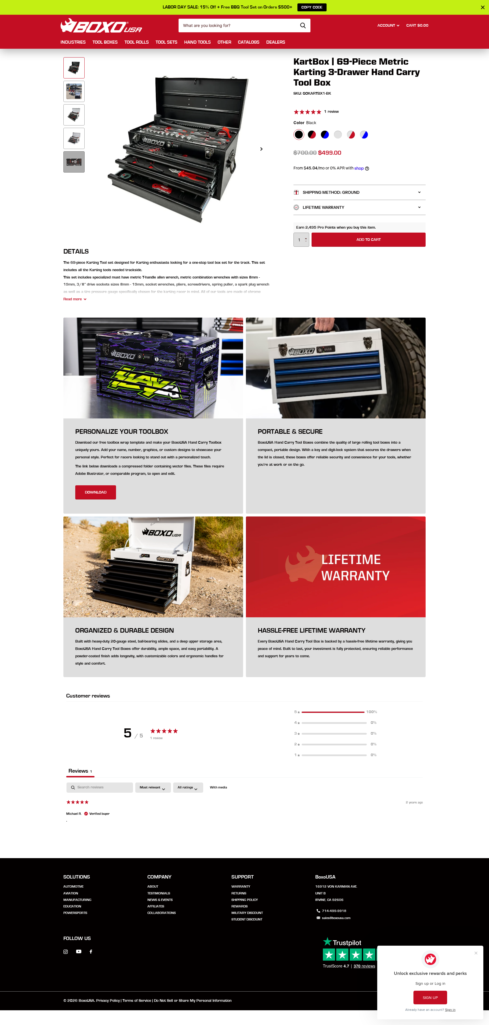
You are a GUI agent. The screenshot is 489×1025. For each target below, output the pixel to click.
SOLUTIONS (76, 877)
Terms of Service (137, 1001)
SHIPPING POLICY (244, 899)
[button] (261, 149)
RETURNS (238, 893)
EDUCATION (72, 906)
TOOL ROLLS (137, 42)
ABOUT (152, 886)
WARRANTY (240, 886)
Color (304, 122)
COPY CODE (312, 7)
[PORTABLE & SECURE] (336, 466)
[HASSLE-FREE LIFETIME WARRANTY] (336, 647)
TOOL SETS (166, 42)
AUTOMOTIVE (73, 886)
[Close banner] (482, 7)
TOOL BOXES (105, 42)
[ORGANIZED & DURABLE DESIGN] (153, 647)
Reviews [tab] (80, 771)
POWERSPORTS (75, 913)
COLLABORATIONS (161, 913)
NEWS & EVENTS (160, 899)
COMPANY (159, 877)
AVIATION (70, 893)
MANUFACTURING (77, 899)
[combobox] (244, 25)
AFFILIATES (155, 906)
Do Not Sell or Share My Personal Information (192, 1001)
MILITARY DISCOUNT (247, 913)
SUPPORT (242, 877)
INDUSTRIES (73, 42)
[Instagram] (65, 952)
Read (72, 299)
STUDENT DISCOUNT (246, 919)
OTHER (224, 42)
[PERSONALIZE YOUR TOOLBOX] (153, 466)
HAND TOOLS (197, 42)
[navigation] (74, 67)
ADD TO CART (369, 240)
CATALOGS (248, 42)
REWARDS (239, 906)
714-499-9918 (334, 911)
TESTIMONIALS (158, 893)
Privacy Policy (108, 1001)
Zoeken (303, 25)
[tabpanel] (244, 818)
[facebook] (91, 952)
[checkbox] (218, 787)
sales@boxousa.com (336, 918)
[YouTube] (78, 952)
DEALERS (275, 42)
